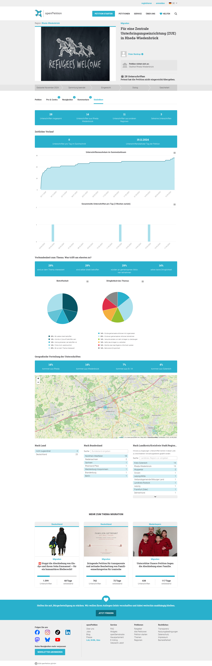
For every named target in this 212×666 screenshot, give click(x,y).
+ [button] (38, 378)
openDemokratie (117, 634)
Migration (125, 23)
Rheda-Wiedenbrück (51, 23)
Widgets (113, 631)
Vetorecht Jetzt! (117, 643)
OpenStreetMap (153, 437)
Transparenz (163, 629)
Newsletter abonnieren (50, 652)
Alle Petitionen (140, 631)
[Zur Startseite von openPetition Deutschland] (48, 13)
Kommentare (83, 98)
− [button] (38, 382)
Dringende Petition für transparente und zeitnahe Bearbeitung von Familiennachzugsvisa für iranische (106, 566)
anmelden (160, 3)
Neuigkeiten (67, 98)
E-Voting (114, 640)
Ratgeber (138, 629)
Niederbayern (155, 524)
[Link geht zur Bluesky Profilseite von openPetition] (47, 639)
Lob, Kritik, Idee (93, 640)
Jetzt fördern (106, 613)
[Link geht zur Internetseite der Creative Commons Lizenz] (36, 663)
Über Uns (150, 14)
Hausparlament (117, 637)
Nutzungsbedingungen (168, 631)
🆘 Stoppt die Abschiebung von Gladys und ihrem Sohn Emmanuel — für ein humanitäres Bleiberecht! (57, 566)
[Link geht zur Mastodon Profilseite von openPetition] (37, 639)
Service (138, 14)
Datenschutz (163, 634)
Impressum (163, 637)
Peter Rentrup (134, 54)
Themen (137, 637)
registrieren (146, 3)
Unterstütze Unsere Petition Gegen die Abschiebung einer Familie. (155, 565)
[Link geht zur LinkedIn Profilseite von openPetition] (67, 632)
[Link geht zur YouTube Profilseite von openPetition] (57, 639)
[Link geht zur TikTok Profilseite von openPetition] (57, 632)
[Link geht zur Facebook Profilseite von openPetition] (37, 632)
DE (173, 3)
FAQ (112, 629)
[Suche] (175, 13)
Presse (89, 637)
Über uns (90, 629)
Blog (88, 634)
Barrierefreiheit (164, 640)
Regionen (138, 640)
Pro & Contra (52, 98)
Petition (38, 100)
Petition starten (104, 14)
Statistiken (98, 100)
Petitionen (124, 14)
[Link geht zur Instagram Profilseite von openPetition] (47, 632)
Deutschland (57, 524)
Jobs (88, 631)
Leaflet (121, 437)
